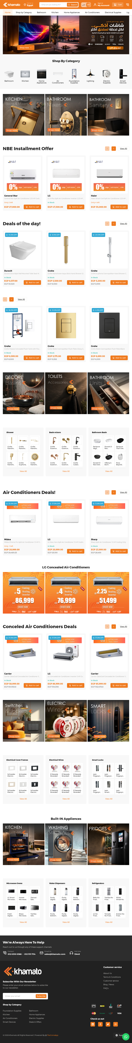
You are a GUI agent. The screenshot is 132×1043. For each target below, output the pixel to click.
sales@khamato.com (54, 954)
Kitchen (6, 1014)
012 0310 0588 (15, 954)
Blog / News (108, 984)
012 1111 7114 (29, 954)
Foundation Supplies (12, 1011)
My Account (103, 5)
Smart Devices (9, 1022)
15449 (77, 954)
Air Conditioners (10, 1018)
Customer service (111, 981)
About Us (107, 973)
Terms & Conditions (112, 977)
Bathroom (33, 1011)
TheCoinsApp (52, 1035)
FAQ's (105, 988)
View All (23, 471)
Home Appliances (37, 1014)
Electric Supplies (36, 1018)
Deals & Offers (35, 1022)
